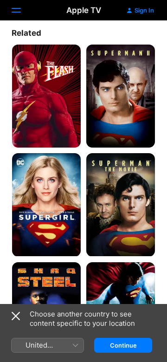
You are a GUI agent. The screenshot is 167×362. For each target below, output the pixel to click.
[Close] (16, 316)
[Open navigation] (22, 10)
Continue (123, 345)
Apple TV (83, 10)
